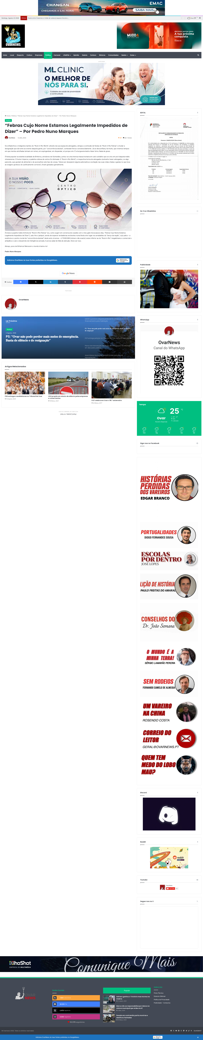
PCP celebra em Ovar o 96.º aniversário (107, 400)
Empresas (38, 55)
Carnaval (57, 55)
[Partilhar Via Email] (109, 282)
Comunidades (113, 55)
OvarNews (12, 138)
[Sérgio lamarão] (169, 656)
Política (48, 55)
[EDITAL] (169, 159)
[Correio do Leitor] (169, 738)
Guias (132, 55)
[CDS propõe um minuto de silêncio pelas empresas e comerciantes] (68, 383)
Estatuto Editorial (159, 996)
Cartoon (93, 55)
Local (12, 55)
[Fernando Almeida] (169, 684)
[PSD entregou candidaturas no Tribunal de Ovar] (25, 383)
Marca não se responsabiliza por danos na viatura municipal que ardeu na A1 (133, 1007)
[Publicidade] (169, 308)
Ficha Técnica (158, 993)
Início (5, 55)
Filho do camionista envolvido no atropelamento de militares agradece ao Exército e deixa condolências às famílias (66, 18)
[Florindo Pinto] (169, 765)
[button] (101, 1037)
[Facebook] (20, 282)
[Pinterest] (80, 282)
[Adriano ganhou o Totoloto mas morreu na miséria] (109, 999)
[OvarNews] (13, 36)
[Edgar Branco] (169, 490)
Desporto (20, 55)
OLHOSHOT (197, 1031)
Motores (102, 55)
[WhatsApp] (169, 359)
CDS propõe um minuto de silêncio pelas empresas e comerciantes (68, 397)
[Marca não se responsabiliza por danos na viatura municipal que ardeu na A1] (109, 1009)
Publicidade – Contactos (162, 1003)
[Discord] (169, 814)
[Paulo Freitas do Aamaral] (169, 586)
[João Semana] (169, 622)
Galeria (84, 55)
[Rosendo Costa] (169, 711)
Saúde (123, 55)
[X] (35, 282)
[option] (68, 337)
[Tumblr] (65, 282)
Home (8, 116)
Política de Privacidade (161, 999)
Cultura (29, 55)
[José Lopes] (169, 561)
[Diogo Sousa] (169, 535)
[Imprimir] (124, 282)
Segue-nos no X (147, 901)
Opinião (76, 55)
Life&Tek (66, 55)
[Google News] (68, 273)
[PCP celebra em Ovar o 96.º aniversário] (112, 385)
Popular (127, 991)
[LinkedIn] (50, 282)
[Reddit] (94, 282)
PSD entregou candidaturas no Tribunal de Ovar (23, 396)
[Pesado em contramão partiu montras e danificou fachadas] (109, 1018)
